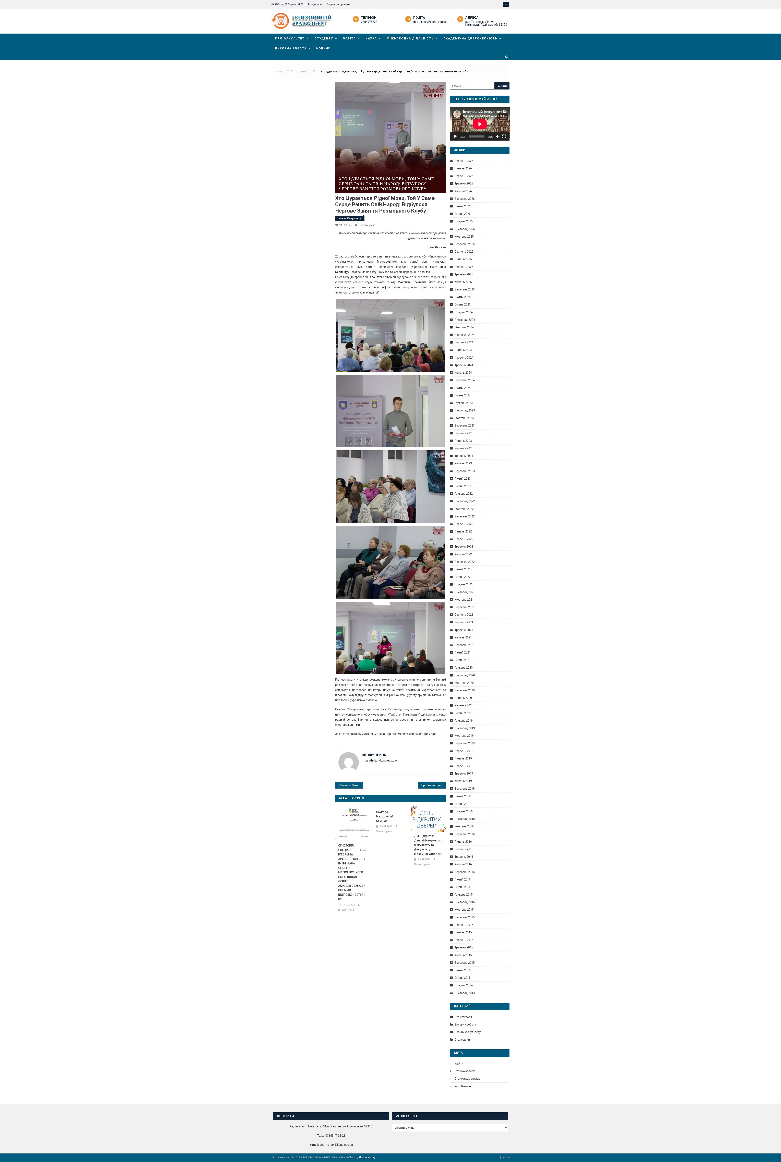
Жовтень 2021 (464, 599)
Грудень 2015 (464, 894)
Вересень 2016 (465, 834)
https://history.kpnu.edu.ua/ (379, 760)
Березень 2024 (465, 380)
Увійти (459, 1063)
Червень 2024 (464, 357)
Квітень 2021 (463, 637)
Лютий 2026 (463, 206)
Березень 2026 (465, 198)
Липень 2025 (463, 259)
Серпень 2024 (464, 342)
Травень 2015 (464, 947)
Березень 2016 (465, 872)
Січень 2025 (463, 304)
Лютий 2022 (463, 569)
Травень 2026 (464, 183)
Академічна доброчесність (470, 38)
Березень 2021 (465, 645)
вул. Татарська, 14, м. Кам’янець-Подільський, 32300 (486, 23)
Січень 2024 (463, 395)
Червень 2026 (464, 176)
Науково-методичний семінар (385, 816)
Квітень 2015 (463, 955)
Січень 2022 (463, 576)
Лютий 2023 (463, 478)
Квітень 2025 (463, 282)
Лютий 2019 (463, 796)
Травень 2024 (464, 365)
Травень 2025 (464, 274)
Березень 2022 (465, 561)
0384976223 (369, 21)
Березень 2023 (465, 471)
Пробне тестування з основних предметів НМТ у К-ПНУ (433, 785)
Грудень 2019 (464, 720)
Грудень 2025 (464, 221)
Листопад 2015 (465, 902)
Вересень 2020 (465, 690)
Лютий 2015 (463, 970)
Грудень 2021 (464, 584)
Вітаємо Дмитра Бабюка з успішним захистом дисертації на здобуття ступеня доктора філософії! (351, 785)
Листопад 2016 (465, 818)
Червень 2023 (464, 448)
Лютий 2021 (463, 652)
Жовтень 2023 (464, 418)
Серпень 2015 (464, 924)
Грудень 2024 (464, 312)
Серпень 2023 (464, 433)
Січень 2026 (463, 213)
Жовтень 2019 (464, 735)
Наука (371, 38)
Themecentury (367, 1157)
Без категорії (463, 1017)
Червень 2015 (464, 940)
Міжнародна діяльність (410, 38)
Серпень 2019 (464, 751)
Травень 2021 (464, 630)
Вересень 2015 (465, 917)
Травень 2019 (464, 773)
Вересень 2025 (465, 244)
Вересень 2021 (465, 607)
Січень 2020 (463, 713)
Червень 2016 (464, 849)
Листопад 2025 (465, 229)
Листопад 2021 (465, 592)
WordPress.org (464, 1086)
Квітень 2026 (463, 191)
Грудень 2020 (464, 667)
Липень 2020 (463, 697)
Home (506, 1157)
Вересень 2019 (465, 743)
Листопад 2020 (465, 675)
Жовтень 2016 (464, 826)
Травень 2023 (464, 455)
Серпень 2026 (464, 161)
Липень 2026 (463, 168)
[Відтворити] (455, 136)
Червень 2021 (464, 622)
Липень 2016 (463, 841)
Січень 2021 (463, 660)
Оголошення (463, 1039)
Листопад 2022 (465, 501)
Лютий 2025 (463, 297)
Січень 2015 (463, 977)
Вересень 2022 (465, 516)
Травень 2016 (464, 856)
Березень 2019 (465, 788)
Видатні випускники (338, 4)
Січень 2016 (463, 887)
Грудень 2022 (464, 493)
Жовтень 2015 (464, 909)
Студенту (323, 38)
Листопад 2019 (465, 728)
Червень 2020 (464, 705)
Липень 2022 (463, 531)
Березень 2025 (465, 289)
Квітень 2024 (463, 372)
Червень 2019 (464, 766)
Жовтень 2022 (464, 509)
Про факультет (290, 38)
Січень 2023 (463, 486)
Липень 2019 (463, 758)
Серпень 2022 (464, 524)
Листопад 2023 (465, 410)
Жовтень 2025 (464, 236)
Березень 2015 (465, 962)
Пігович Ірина (367, 225)
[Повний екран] (504, 136)
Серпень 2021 (464, 614)
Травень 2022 (464, 546)
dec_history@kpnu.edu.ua (430, 21)
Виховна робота (291, 48)
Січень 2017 (463, 803)
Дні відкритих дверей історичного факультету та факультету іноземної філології (428, 844)
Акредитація (315, 4)
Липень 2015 (463, 932)
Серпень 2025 (464, 251)
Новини (323, 48)
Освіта (349, 38)
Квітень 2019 (463, 781)
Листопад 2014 (465, 993)
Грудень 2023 (464, 403)
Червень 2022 (464, 539)
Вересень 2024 (465, 334)
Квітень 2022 (463, 554)
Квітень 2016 (463, 864)
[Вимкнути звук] (498, 136)
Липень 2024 (463, 350)
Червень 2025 (464, 266)
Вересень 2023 (465, 425)
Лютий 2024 (463, 388)
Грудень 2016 (464, 811)
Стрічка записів (465, 1071)
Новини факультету (349, 218)
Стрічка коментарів (468, 1078)
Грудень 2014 (464, 985)
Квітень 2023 (463, 463)
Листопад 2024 (465, 319)
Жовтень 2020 (464, 682)
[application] (480, 124)
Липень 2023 (463, 440)
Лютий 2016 (463, 879)
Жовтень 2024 (464, 327)
